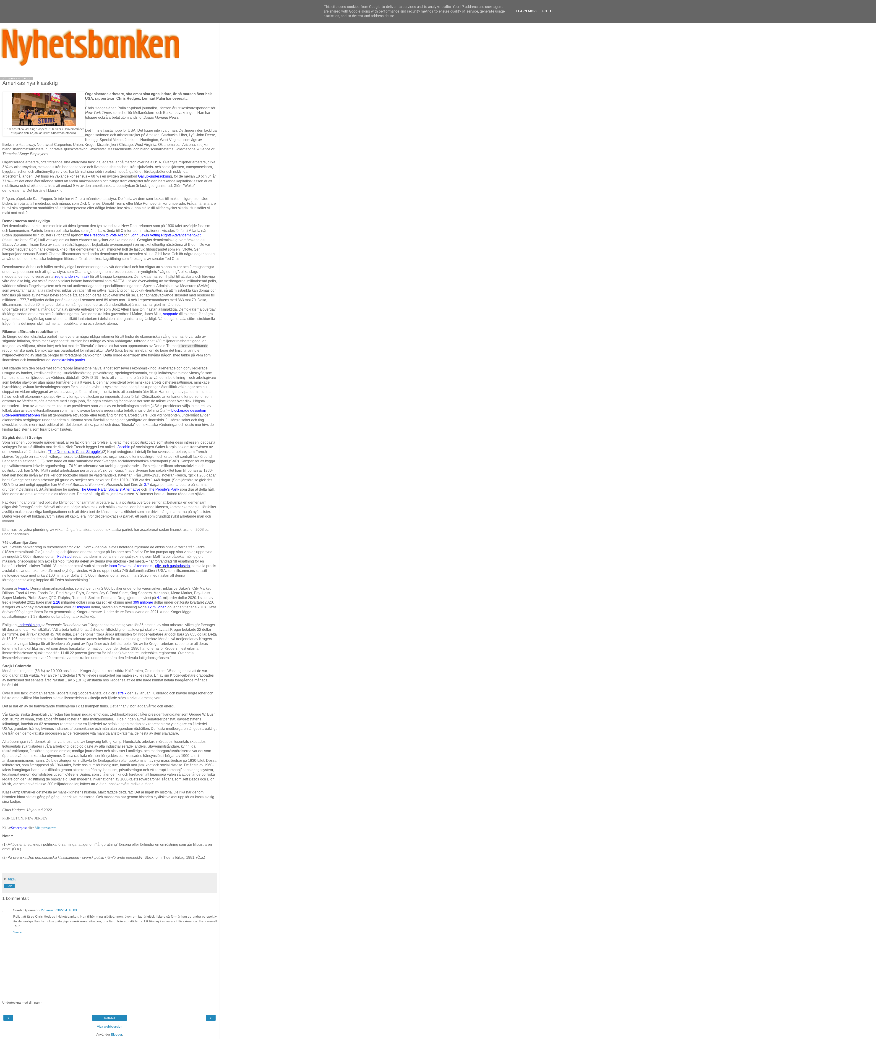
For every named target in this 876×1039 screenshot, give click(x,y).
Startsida (109, 1017)
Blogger (116, 1034)
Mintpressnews (45, 828)
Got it (547, 11)
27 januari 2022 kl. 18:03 (59, 910)
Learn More (527, 11)
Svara (17, 932)
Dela (9, 886)
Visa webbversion (109, 1026)
